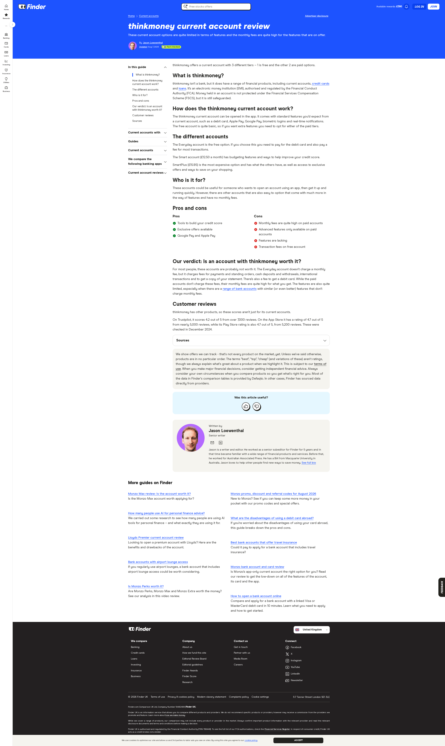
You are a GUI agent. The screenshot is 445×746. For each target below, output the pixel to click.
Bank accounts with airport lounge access (158, 562)
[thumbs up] (246, 406)
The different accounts (145, 89)
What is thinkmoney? (148, 74)
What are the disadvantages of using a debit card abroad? (272, 518)
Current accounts (149, 16)
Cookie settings (260, 697)
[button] (147, 67)
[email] (212, 442)
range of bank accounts (240, 288)
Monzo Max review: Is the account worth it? (159, 493)
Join (433, 6)
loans (182, 88)
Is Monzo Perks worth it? (146, 586)
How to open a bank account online (256, 596)
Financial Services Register (277, 729)
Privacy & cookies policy (181, 697)
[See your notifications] (406, 6)
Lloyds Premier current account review (156, 537)
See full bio (309, 462)
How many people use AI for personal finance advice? (166, 513)
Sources (137, 121)
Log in (419, 7)
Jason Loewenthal (226, 431)
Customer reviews (142, 115)
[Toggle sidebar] (12, 24)
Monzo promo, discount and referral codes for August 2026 (273, 493)
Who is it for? (140, 95)
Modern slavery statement (211, 697)
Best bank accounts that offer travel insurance (264, 542)
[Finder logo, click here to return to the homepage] (37, 6)
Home (131, 16)
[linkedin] (220, 442)
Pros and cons (140, 101)
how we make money (175, 715)
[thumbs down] (257, 406)
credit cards (320, 83)
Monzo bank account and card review (257, 567)
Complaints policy (239, 697)
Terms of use (158, 697)
